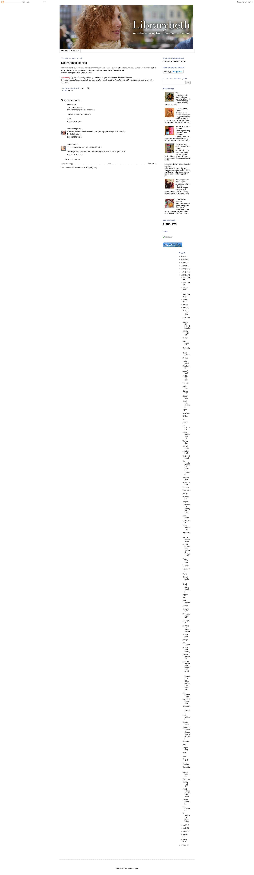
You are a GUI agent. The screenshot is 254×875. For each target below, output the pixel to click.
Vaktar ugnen (186, 516)
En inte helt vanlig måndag (186, 588)
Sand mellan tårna (186, 312)
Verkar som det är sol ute (186, 435)
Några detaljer (186, 354)
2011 (183, 272)
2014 (183, 262)
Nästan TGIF (185, 392)
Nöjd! (184, 753)
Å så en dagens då (186, 802)
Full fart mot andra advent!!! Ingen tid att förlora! (183, 146)
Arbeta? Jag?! (186, 372)
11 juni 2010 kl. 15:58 (74, 122)
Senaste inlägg (67, 164)
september (186, 294)
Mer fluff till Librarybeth (186, 701)
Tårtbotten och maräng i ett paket (186, 508)
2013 (183, 266)
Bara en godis (186, 636)
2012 (183, 269)
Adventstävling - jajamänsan (181, 200)
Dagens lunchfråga (186, 774)
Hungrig (185, 745)
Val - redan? (186, 644)
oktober (185, 288)
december (186, 278)
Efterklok (186, 566)
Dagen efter (185, 387)
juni (184, 308)
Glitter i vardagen (186, 579)
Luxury (185, 422)
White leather (186, 602)
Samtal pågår (186, 447)
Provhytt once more (185, 561)
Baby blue (186, 779)
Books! (185, 338)
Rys (184, 419)
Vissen (178, 93)
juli (184, 305)
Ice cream (186, 413)
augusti (185, 299)
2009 (183, 845)
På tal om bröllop (186, 452)
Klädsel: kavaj (185, 397)
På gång (186, 764)
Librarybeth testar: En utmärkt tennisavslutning (186, 732)
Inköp (185, 598)
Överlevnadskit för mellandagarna (182, 181)
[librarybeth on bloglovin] (173, 73)
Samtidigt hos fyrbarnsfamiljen (186, 628)
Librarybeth (71, 144)
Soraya (185, 358)
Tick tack (186, 487)
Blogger (135, 869)
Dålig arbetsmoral (186, 343)
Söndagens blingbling (186, 709)
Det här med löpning (186, 650)
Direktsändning (186, 483)
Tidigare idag (186, 749)
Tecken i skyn (186, 442)
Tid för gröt (186, 491)
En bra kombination (186, 527)
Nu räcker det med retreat (186, 539)
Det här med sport (185, 784)
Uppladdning (186, 768)
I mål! (184, 756)
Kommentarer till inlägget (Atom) (85, 168)
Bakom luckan (186, 723)
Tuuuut (185, 606)
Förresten (186, 383)
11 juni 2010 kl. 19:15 (74, 137)
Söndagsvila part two (186, 616)
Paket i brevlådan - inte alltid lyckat (186, 793)
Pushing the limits (186, 378)
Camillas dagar (72, 129)
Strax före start (186, 760)
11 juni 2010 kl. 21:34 (74, 155)
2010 (183, 275)
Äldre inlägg (152, 164)
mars (185, 831)
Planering (186, 742)
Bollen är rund (186, 610)
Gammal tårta (186, 478)
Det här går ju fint (186, 333)
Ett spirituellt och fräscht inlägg (186, 817)
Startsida (64, 51)
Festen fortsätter (186, 717)
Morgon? (186, 502)
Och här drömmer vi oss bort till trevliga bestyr (186, 550)
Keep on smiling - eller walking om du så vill (186, 666)
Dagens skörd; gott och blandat (186, 325)
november (186, 283)
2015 (183, 259)
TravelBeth (75, 51)
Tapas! (185, 410)
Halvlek (185, 494)
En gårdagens (186, 808)
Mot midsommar (186, 427)
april (185, 828)
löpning (70, 90)
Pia (70, 68)
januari (185, 839)
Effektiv (185, 416)
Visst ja (185, 640)
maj (184, 825)
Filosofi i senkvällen (186, 656)
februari (186, 834)
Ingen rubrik (186, 362)
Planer (185, 574)
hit (82, 68)
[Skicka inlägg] (88, 88)
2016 (183, 256)
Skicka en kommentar (72, 159)
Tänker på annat (186, 457)
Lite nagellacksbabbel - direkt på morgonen (186, 467)
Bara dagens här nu (186, 694)
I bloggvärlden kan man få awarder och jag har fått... (186, 681)
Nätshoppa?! (186, 498)
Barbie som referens (186, 404)
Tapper (185, 595)
